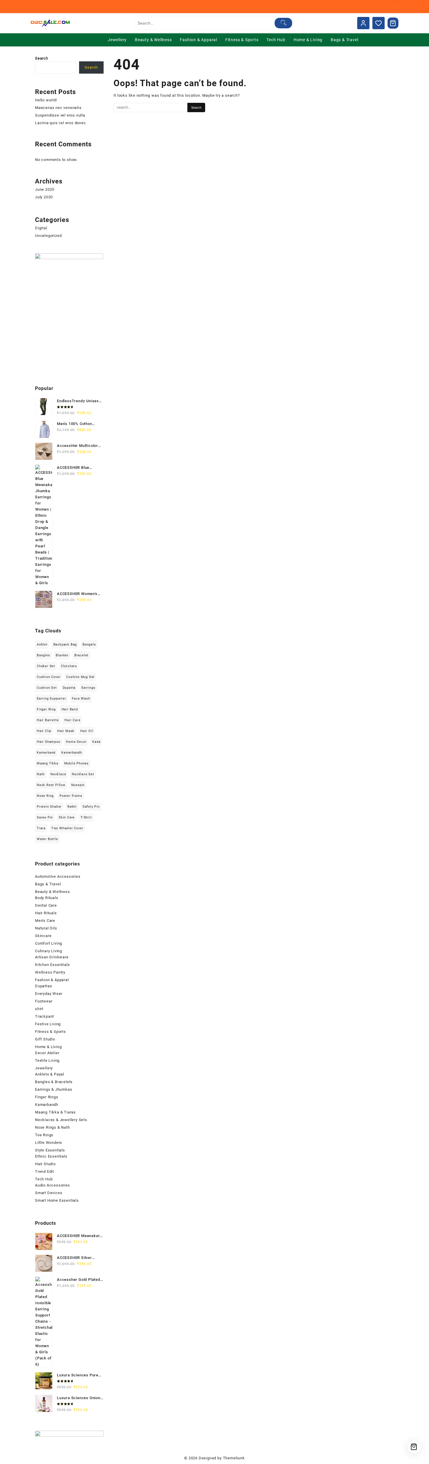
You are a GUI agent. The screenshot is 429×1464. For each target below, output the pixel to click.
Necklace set (83, 774)
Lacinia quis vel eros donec (60, 123)
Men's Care (45, 920)
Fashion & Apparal (52, 980)
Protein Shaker (49, 807)
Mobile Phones (76, 763)
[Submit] (283, 23)
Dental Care (46, 905)
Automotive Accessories (58, 876)
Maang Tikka (47, 763)
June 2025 (44, 189)
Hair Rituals (46, 913)
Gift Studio (45, 1039)
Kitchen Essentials (52, 964)
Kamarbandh (71, 752)
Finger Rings (46, 1097)
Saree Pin (45, 817)
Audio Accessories (52, 1185)
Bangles (43, 655)
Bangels (89, 644)
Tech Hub (44, 1179)
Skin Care (67, 817)
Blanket (62, 655)
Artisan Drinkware (52, 957)
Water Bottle (47, 839)
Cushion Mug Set (80, 677)
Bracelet (81, 655)
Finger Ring (46, 709)
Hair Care (72, 720)
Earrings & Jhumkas (53, 1089)
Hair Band (70, 709)
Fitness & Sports (50, 1031)
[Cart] (393, 23)
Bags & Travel (48, 884)
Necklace (58, 774)
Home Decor (76, 742)
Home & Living (48, 1047)
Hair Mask (65, 731)
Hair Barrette (48, 720)
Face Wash (81, 698)
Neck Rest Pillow (51, 785)
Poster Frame (71, 796)
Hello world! (46, 100)
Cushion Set (47, 688)
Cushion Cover (48, 677)
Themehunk (234, 1458)
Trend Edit (44, 1171)
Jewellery (44, 1068)
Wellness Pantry (50, 972)
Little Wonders (48, 1142)
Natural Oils (46, 928)
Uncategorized (48, 235)
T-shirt (86, 817)
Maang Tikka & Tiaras (55, 1112)
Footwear (43, 1001)
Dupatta (69, 688)
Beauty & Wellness (52, 891)
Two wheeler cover (67, 828)
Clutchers (69, 666)
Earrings (88, 688)
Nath (41, 774)
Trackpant (44, 1016)
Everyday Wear (48, 993)
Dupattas (43, 986)
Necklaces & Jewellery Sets (61, 1120)
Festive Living (48, 1024)
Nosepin (78, 785)
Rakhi (72, 807)
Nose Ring (45, 796)
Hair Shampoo (48, 742)
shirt (39, 1009)
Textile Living (47, 1060)
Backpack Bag (65, 644)
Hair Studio (45, 1164)
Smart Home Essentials (57, 1200)
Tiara (41, 828)
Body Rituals (46, 898)
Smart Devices (48, 1193)
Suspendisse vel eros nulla (60, 115)
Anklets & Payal (49, 1074)
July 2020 (44, 197)
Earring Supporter (51, 698)
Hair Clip (44, 731)
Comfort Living (48, 943)
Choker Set (46, 666)
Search (41, 58)
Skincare (43, 936)
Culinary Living (48, 951)
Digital (41, 228)
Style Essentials (50, 1150)
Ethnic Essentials (51, 1156)
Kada (96, 742)
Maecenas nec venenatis (58, 107)
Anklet (42, 644)
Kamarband (46, 752)
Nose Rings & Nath (52, 1127)
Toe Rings (44, 1135)
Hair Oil (86, 731)
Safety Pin (91, 807)
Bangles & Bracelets (54, 1082)
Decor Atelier (47, 1053)
